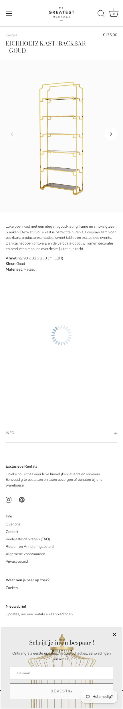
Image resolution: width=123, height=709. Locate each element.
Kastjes (11, 35)
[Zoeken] (101, 14)
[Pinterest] (22, 499)
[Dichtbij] (114, 634)
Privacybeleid (17, 561)
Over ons (13, 524)
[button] (12, 134)
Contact (12, 531)
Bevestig (61, 691)
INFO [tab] (10, 433)
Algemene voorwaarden (25, 554)
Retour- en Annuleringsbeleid (29, 546)
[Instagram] (8, 499)
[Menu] (9, 13)
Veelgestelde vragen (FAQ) (28, 539)
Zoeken (12, 587)
